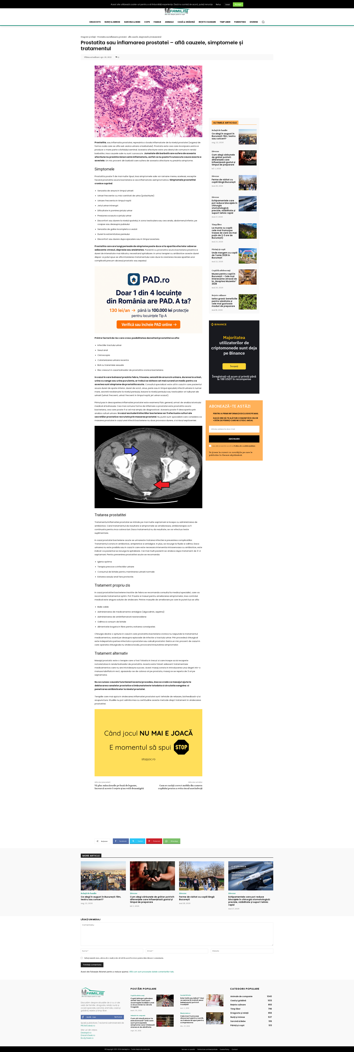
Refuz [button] (218, 4)
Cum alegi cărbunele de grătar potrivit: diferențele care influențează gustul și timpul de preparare (223, 159)
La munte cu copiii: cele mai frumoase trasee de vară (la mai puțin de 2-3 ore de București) (224, 232)
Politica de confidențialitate (244, 446)
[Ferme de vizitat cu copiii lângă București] (248, 182)
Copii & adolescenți (221, 270)
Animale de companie (138, 1015)
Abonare (234, 438)
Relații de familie (219, 130)
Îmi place (118, 1017)
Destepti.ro (86, 1032)
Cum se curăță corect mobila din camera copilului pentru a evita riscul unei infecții (180, 787)
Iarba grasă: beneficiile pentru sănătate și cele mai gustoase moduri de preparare (224, 302)
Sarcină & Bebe (185, 995)
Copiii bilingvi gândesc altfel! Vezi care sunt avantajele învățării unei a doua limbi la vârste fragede (142, 1002)
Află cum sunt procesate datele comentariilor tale (151, 971)
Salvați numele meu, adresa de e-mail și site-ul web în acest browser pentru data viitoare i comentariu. (124, 958)
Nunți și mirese (185, 1013)
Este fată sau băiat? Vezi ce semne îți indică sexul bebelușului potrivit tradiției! (192, 1001)
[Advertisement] (148, 813)
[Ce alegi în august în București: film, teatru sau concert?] (248, 136)
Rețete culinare (219, 295)
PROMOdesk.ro (88, 1025)
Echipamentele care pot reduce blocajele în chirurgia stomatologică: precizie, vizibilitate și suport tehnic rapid (224, 206)
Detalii (227, 5)
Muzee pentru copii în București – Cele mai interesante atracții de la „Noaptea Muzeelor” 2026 (224, 278)
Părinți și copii (218, 249)
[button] (263, 22)
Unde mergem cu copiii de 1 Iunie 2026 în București (224, 255)
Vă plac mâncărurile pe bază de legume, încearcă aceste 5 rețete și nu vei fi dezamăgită (119, 787)
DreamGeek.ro (88, 1035)
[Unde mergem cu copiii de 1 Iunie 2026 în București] (248, 256)
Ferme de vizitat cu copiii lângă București (223, 181)
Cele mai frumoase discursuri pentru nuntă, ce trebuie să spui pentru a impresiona (192, 1019)
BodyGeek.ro (87, 1038)
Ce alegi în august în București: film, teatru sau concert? (223, 136)
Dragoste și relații (88, 37)
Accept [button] (238, 4)
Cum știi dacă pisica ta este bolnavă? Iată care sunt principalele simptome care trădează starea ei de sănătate (143, 1022)
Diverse (215, 151)
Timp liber (217, 224)
